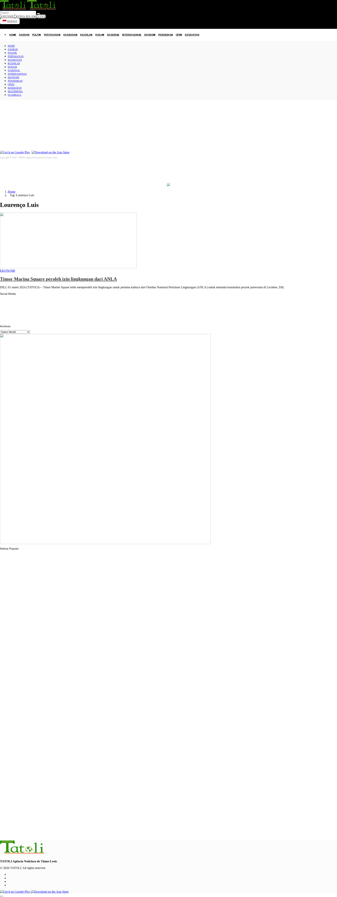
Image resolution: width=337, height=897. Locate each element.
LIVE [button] (41, 16)
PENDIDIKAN (9, 105)
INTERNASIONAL (131, 34)
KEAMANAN (70, 34)
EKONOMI (149, 34)
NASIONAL (113, 34)
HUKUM (99, 34)
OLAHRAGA (9, 138)
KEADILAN (86, 34)
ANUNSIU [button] (7, 16)
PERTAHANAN (52, 34)
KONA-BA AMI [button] (26, 16)
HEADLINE (15, 732)
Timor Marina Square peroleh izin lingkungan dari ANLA (58, 278)
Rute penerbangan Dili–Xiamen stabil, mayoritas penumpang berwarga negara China (60, 832)
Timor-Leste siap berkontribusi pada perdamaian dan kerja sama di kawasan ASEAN (60, 786)
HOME (12, 34)
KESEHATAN (9, 122)
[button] (28, 9)
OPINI (5, 114)
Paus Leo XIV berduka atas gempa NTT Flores (37, 692)
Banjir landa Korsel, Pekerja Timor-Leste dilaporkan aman (43, 643)
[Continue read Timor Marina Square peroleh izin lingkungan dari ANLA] (68, 267)
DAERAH (24, 34)
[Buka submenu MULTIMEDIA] (333, 131)
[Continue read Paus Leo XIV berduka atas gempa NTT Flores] (22, 682)
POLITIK (36, 34)
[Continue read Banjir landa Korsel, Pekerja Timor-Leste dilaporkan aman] (71, 633)
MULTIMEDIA (10, 130)
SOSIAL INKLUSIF (18, 636)
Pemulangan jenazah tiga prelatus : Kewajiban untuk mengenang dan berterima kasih (61, 739)
